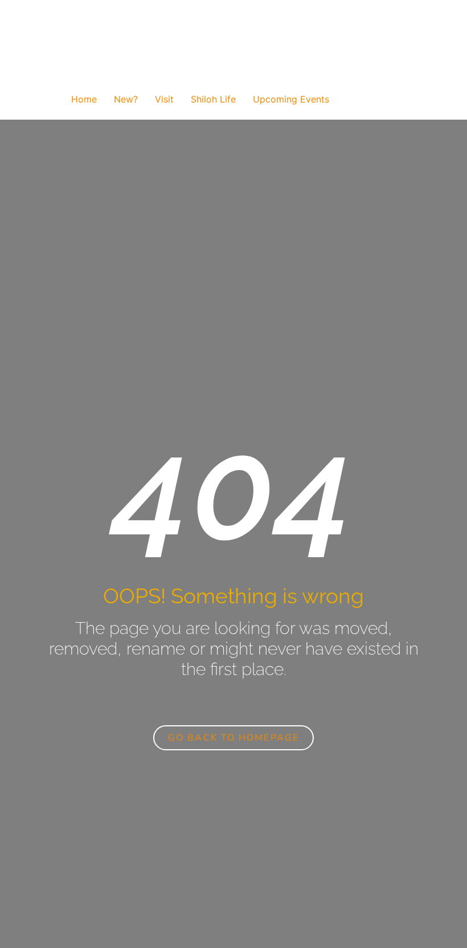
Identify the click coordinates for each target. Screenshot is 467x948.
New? (126, 99)
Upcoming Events (291, 99)
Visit (164, 99)
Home (84, 99)
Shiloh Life (213, 99)
